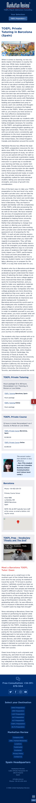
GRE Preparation (18, 711)
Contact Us (18, 757)
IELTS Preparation (18, 727)
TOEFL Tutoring (9, 393)
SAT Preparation (18, 717)
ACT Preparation (18, 720)
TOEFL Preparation (18, 724)
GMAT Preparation (18, 707)
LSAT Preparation (18, 714)
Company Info (18, 737)
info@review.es (18, 779)
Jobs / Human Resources (18, 740)
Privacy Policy (18, 753)
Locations (18, 744)
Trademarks (18, 747)
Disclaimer (18, 750)
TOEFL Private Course (11, 431)
